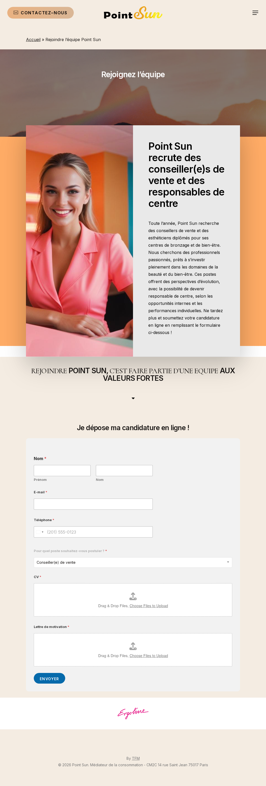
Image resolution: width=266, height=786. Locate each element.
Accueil (33, 39)
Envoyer (49, 679)
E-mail (40, 492)
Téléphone (44, 520)
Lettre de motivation (51, 627)
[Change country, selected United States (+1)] (39, 532)
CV (37, 577)
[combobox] (133, 562)
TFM (136, 758)
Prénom (40, 479)
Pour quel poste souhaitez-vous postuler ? (70, 551)
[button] (255, 13)
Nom (100, 479)
